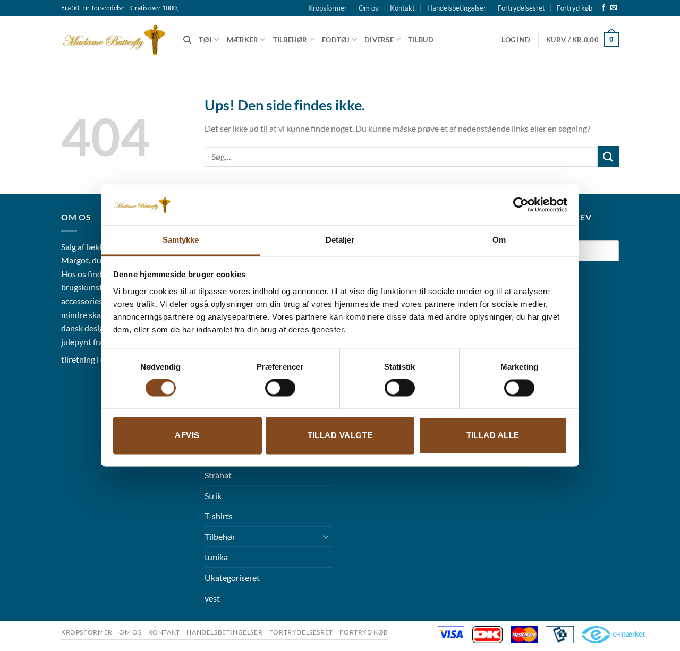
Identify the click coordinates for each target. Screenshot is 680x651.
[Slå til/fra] (325, 536)
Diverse (379, 40)
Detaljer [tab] (340, 239)
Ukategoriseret (232, 577)
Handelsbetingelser (456, 8)
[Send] (608, 156)
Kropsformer (327, 8)
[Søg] (187, 40)
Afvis (187, 435)
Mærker (243, 40)
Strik (213, 496)
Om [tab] (499, 239)
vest (212, 598)
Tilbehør (290, 40)
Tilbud (421, 40)
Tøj (205, 40)
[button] (516, 39)
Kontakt (402, 8)
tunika (216, 557)
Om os (368, 8)
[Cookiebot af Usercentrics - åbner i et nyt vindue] (520, 205)
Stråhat (218, 475)
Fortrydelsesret (521, 8)
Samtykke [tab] (181, 239)
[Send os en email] (613, 8)
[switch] (280, 388)
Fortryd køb (574, 8)
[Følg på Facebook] (603, 8)
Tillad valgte (340, 435)
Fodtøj (336, 40)
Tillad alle (493, 435)
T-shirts (219, 516)
